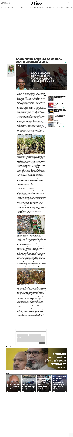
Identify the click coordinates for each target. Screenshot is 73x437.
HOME (5, 7)
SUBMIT (42, 343)
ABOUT (68, 7)
